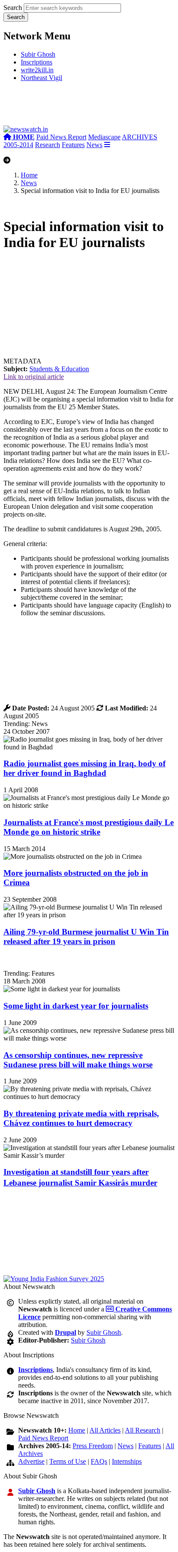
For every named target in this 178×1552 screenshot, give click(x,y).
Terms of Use (67, 1461)
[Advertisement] (89, 107)
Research (47, 144)
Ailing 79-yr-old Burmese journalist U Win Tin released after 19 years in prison (86, 936)
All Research (142, 1430)
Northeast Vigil (41, 77)
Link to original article (33, 376)
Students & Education (59, 369)
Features (73, 144)
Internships (127, 1461)
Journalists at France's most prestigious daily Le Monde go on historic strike (88, 827)
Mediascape (104, 137)
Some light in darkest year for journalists (75, 1005)
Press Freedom (93, 1445)
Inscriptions (36, 62)
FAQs (99, 1461)
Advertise (31, 1461)
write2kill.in (37, 70)
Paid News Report (61, 137)
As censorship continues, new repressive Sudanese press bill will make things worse (78, 1060)
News (94, 144)
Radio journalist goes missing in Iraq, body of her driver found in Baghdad (84, 768)
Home (29, 175)
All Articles (105, 1430)
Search (12, 7)
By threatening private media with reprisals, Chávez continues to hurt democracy (81, 1118)
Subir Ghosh (38, 54)
